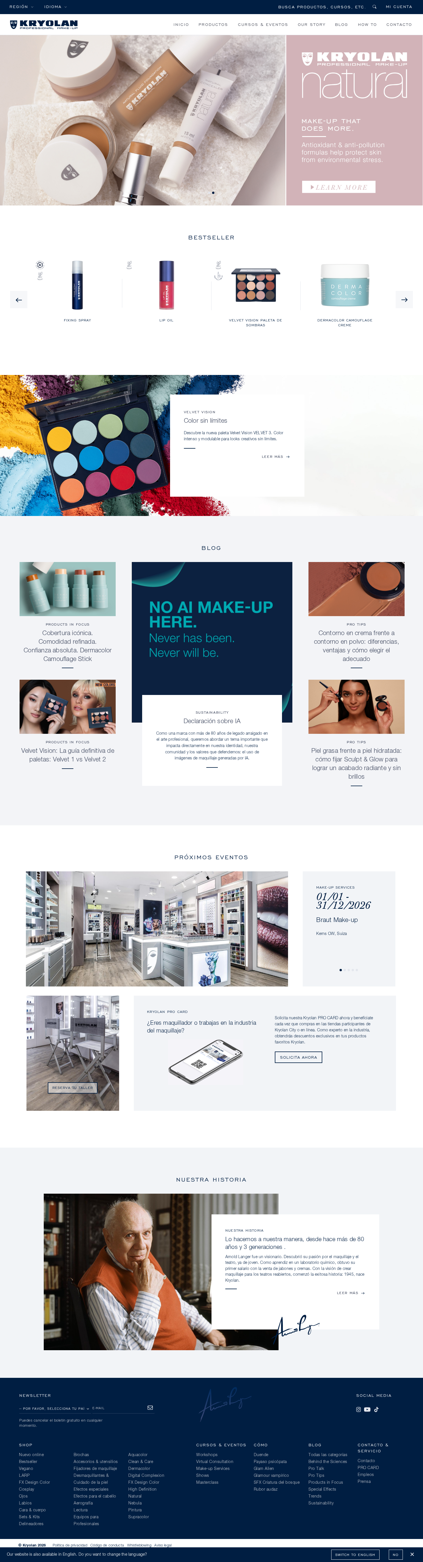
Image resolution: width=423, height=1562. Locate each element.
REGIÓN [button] (18, 6)
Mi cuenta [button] (399, 6)
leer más (272, 456)
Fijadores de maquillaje (95, 1469)
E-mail (98, 1408)
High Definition (142, 1489)
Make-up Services (213, 1469)
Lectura (81, 1510)
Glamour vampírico (271, 1476)
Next (404, 299)
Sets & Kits (29, 1517)
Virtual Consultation (214, 1462)
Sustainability (212, 712)
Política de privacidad (70, 1545)
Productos (213, 24)
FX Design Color (34, 1483)
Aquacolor (138, 1455)
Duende (261, 1455)
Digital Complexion (146, 1476)
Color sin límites (205, 421)
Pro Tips (356, 624)
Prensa (364, 1482)
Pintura (135, 1510)
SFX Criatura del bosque (277, 1483)
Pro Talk (316, 1469)
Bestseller (28, 1462)
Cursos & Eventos (263, 24)
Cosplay (26, 1489)
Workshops (207, 1455)
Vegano (26, 1469)
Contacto (399, 24)
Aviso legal (163, 1545)
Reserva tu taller (72, 1087)
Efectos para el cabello (95, 1496)
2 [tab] (213, 193)
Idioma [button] (53, 6)
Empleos (366, 1475)
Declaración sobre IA (212, 721)
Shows (202, 1476)
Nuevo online (31, 1455)
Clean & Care (140, 1462)
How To (367, 24)
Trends (314, 1496)
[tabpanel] (348, 904)
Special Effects (322, 1489)
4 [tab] (353, 970)
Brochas (81, 1455)
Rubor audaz (266, 1489)
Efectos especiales (91, 1489)
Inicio (181, 24)
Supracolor (138, 1517)
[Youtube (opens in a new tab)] (367, 1409)
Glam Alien (264, 1469)
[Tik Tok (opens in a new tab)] (376, 1409)
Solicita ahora (298, 1057)
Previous (18, 299)
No (396, 1554)
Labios (25, 1503)
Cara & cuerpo (32, 1510)
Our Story (311, 24)
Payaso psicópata (270, 1462)
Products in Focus (68, 624)
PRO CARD (368, 1468)
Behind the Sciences (327, 1462)
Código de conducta (107, 1545)
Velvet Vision (200, 411)
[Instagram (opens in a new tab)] (358, 1409)
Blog (341, 24)
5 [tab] (357, 970)
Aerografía (83, 1503)
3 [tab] (349, 970)
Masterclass (207, 1483)
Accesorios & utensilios (96, 1462)
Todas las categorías (327, 1455)
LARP (24, 1476)
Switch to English (355, 1554)
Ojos (23, 1496)
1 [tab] (209, 193)
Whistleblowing (139, 1545)
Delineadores (31, 1524)
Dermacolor (139, 1469)
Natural (135, 1496)
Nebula (135, 1503)
